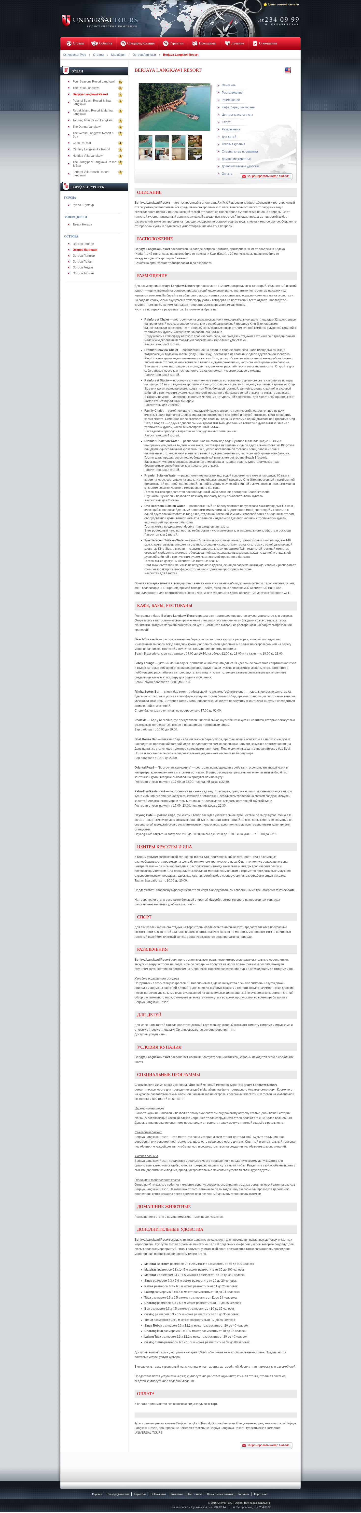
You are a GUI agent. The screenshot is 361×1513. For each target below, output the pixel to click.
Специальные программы (240, 151)
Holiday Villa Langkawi (88, 155)
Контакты (243, 1494)
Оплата (227, 173)
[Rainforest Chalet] (145, 154)
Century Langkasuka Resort (91, 149)
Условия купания (233, 144)
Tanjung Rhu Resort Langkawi (93, 120)
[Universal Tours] (99, 21)
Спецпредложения (118, 1494)
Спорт (226, 122)
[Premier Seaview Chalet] (195, 154)
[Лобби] (195, 141)
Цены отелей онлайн (283, 4)
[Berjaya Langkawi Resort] (145, 141)
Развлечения (231, 129)
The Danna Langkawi (87, 126)
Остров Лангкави (144, 54)
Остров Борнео (83, 244)
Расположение (232, 92)
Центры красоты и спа (237, 114)
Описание (229, 85)
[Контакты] (279, 18)
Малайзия (118, 54)
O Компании (158, 1494)
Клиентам (177, 1494)
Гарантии (140, 1494)
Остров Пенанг (83, 261)
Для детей (229, 137)
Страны (98, 54)
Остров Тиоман (83, 273)
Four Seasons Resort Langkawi (94, 81)
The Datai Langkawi (86, 88)
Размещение (231, 100)
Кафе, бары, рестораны (238, 107)
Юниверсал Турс (74, 54)
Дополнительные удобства (241, 166)
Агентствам (195, 1494)
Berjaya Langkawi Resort (90, 94)
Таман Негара (82, 224)
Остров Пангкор (84, 255)
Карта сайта (261, 1494)
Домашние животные (236, 159)
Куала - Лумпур (83, 205)
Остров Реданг (83, 267)
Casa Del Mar (82, 143)
